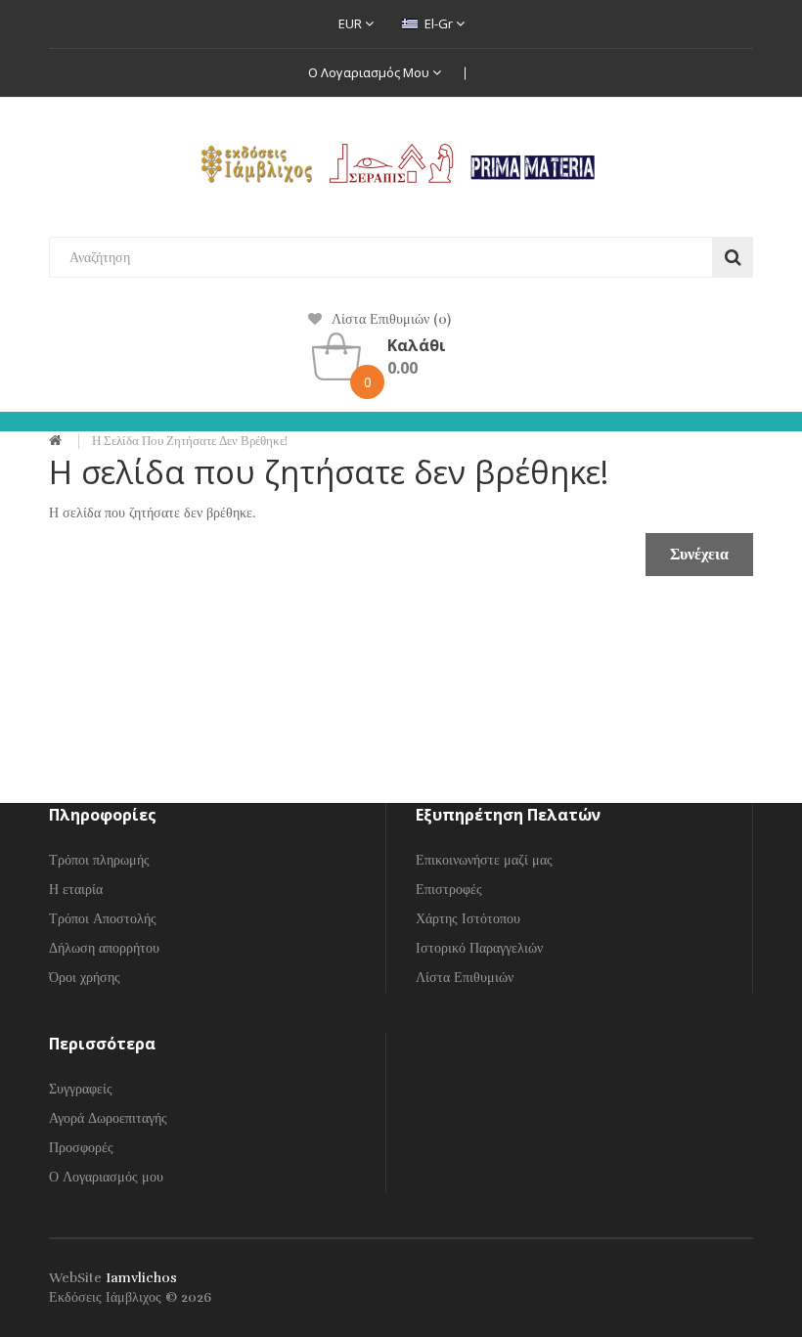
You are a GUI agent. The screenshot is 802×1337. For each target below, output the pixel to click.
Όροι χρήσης (84, 977)
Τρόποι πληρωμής (99, 860)
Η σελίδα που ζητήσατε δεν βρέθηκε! (190, 441)
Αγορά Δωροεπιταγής (108, 1118)
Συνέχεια (699, 554)
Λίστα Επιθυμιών (464, 977)
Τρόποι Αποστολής (102, 919)
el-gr (439, 23)
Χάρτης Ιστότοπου (468, 919)
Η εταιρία (76, 889)
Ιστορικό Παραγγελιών (479, 948)
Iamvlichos (141, 1278)
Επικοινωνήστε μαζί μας (484, 860)
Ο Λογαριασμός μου (370, 72)
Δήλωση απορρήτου (104, 948)
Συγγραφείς (80, 1089)
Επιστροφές (449, 889)
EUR (351, 23)
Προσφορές (81, 1147)
